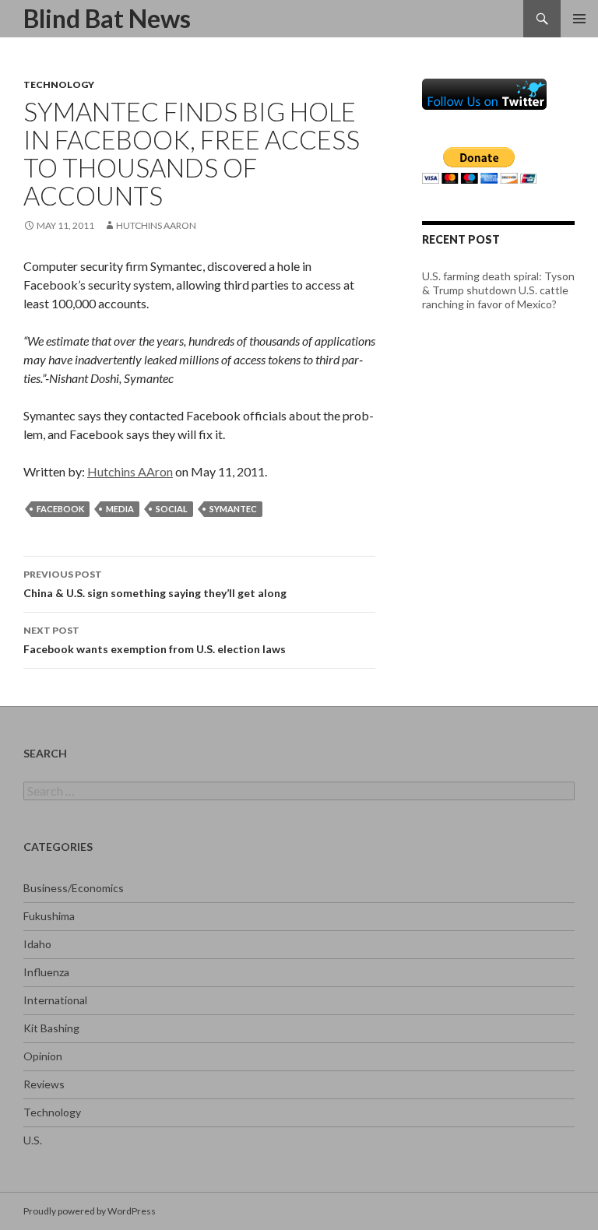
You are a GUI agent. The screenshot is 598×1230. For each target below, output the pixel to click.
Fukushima (49, 915)
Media (120, 509)
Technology (58, 84)
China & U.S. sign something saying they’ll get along (155, 583)
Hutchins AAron (156, 225)
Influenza (46, 972)
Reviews (44, 1084)
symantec (233, 509)
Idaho (37, 944)
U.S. (32, 1140)
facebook (60, 509)
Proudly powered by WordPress (89, 1211)
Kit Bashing (51, 1028)
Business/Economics (73, 887)
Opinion (42, 1056)
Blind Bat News (107, 18)
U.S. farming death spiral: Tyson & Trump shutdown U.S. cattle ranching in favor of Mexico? (498, 290)
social (172, 509)
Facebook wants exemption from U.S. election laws (154, 639)
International (55, 1000)
